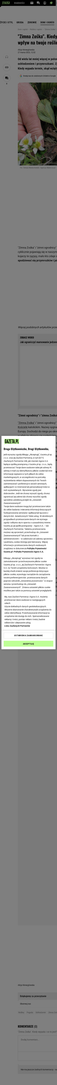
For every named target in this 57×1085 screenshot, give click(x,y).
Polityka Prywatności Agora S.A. (29, 552)
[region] (28, 542)
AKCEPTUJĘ (28, 644)
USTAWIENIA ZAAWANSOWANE (28, 635)
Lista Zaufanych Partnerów (17, 626)
